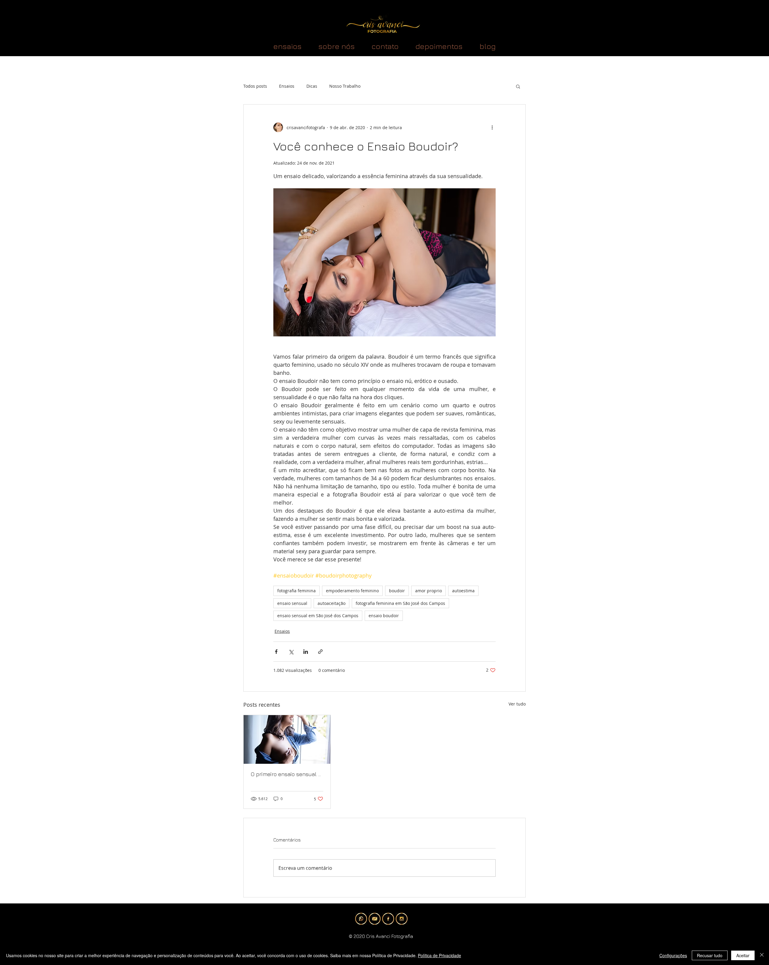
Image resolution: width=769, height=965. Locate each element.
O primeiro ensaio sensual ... (286, 774)
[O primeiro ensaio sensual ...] (287, 739)
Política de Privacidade (439, 955)
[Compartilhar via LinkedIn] (306, 651)
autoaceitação (331, 603)
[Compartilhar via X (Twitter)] (291, 651)
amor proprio (428, 590)
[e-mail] (375, 919)
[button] (518, 86)
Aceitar (742, 955)
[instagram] (402, 919)
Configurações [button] (673, 955)
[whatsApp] (361, 919)
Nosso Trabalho (344, 86)
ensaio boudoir (384, 615)
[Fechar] (761, 955)
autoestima (463, 590)
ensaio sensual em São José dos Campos (317, 615)
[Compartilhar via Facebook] (276, 651)
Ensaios (286, 86)
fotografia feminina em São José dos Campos (400, 603)
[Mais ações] (492, 127)
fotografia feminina (296, 590)
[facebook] (388, 919)
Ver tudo (517, 704)
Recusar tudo (709, 955)
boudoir (397, 590)
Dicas (311, 86)
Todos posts (255, 86)
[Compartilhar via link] (320, 651)
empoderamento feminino (352, 590)
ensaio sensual (292, 603)
